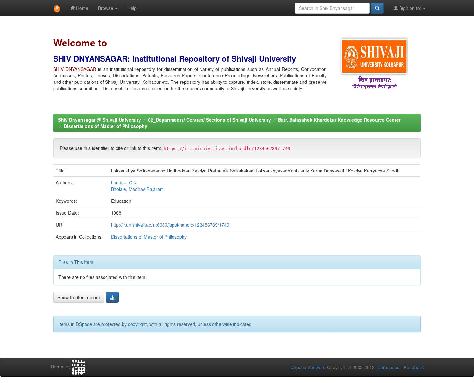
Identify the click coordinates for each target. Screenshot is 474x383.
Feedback (414, 367)
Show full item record (78, 297)
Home (81, 8)
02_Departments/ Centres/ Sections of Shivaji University (209, 119)
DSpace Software (308, 367)
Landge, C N (124, 182)
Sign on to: (410, 8)
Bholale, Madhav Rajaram (137, 189)
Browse (106, 8)
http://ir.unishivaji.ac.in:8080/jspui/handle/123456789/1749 (170, 224)
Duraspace (388, 367)
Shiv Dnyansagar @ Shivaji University (99, 119)
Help (132, 8)
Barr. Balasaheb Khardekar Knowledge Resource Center (339, 119)
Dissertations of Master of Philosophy (105, 126)
